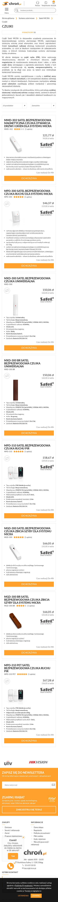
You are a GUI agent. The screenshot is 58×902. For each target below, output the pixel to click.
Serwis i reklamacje (12, 830)
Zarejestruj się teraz (29, 809)
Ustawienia (23, 896)
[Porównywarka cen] (7, 204)
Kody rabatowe (40, 839)
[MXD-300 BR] (15, 390)
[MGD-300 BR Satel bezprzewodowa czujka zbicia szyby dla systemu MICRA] (15, 621)
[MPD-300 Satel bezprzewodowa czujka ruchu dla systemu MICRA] (15, 218)
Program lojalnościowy (13, 836)
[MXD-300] (15, 304)
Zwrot (7, 833)
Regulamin (38, 830)
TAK (13, 856)
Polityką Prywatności (24, 885)
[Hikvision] (17, 762)
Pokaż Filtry (29, 32)
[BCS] (42, 762)
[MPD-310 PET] (15, 695)
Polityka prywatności (42, 833)
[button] (10, 866)
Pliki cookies (38, 836)
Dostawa (8, 827)
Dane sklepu (38, 827)
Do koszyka (29, 178)
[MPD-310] (15, 472)
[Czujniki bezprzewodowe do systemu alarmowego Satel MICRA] (12, 4)
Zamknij (36, 896)
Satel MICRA (13, 38)
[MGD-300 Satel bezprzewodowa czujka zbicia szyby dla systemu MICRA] (15, 552)
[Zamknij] (23, 837)
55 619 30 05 (30, 865)
